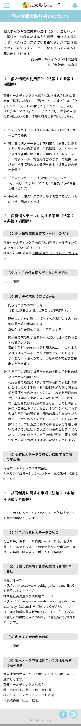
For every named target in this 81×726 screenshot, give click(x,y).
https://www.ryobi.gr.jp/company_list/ (45, 585)
